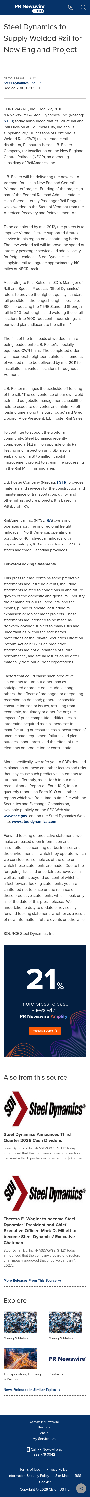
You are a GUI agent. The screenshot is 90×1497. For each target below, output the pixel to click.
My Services (42, 1438)
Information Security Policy (28, 1475)
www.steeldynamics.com (34, 821)
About (44, 1433)
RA (49, 520)
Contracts (56, 1374)
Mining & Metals (16, 1338)
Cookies (45, 1482)
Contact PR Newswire (44, 1422)
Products (44, 1427)
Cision (53, 1489)
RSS (78, 1475)
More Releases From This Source (30, 1280)
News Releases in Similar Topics (30, 1389)
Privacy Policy (57, 1469)
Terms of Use (30, 1469)
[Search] (83, 7)
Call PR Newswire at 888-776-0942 (46, 1452)
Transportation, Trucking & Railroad (22, 1377)
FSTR (61, 482)
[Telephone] (70, 7)
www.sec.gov (15, 815)
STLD (8, 121)
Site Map (62, 1475)
